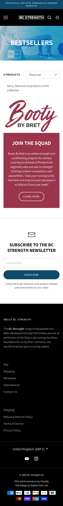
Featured (35, 75)
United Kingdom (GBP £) (28, 449)
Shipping (9, 371)
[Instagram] (36, 458)
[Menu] (6, 17)
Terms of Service (13, 424)
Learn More (31, 196)
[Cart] (57, 17)
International (12, 385)
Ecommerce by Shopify (36, 481)
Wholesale (10, 378)
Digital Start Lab (39, 485)
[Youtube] (27, 458)
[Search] (49, 17)
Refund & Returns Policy (18, 417)
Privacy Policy (12, 430)
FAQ (6, 365)
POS (16, 481)
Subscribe (31, 274)
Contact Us (10, 392)
